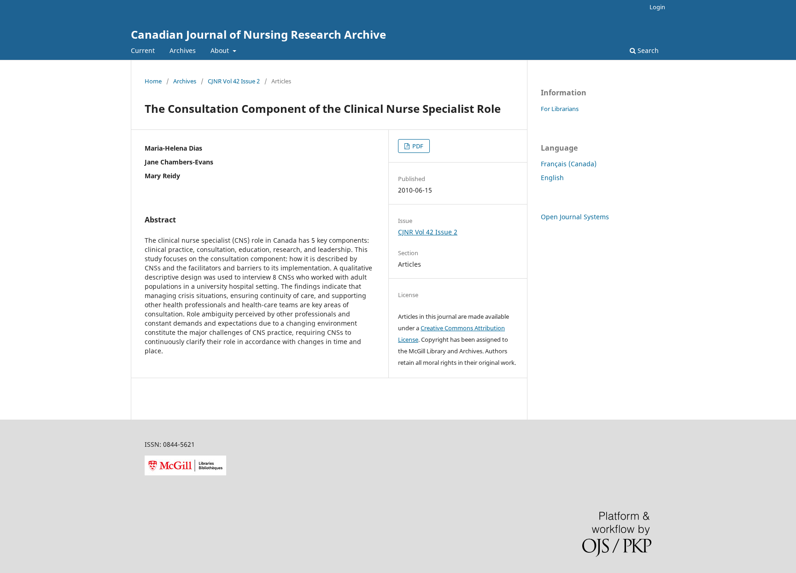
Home (153, 81)
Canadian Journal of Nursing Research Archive (258, 34)
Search (647, 50)
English (552, 177)
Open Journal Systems (575, 216)
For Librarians (560, 109)
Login (657, 7)
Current (143, 50)
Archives (183, 50)
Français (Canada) (569, 163)
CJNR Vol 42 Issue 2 (234, 81)
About (221, 50)
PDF (417, 146)
